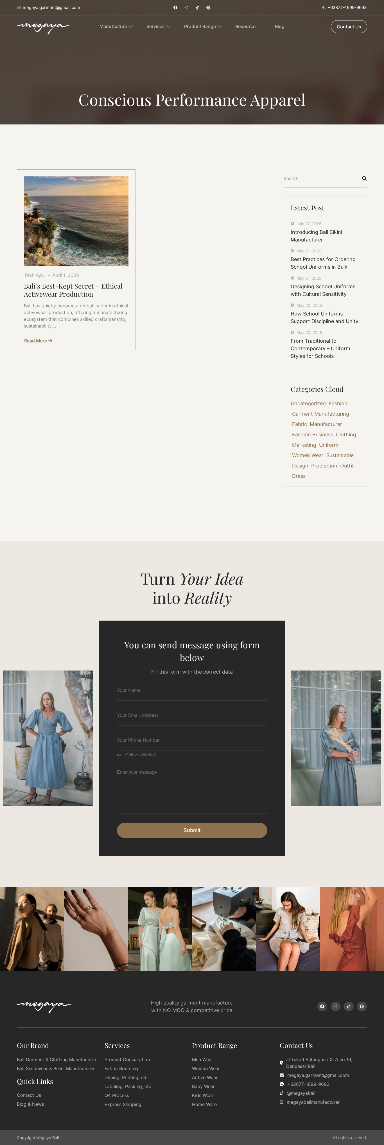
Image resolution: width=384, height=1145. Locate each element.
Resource (245, 26)
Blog (279, 26)
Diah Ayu (34, 275)
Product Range (200, 26)
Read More (36, 340)
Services (155, 26)
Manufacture (113, 26)
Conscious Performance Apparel (192, 99)
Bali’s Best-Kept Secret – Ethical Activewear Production (73, 289)
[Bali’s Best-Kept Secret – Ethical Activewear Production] (76, 221)
